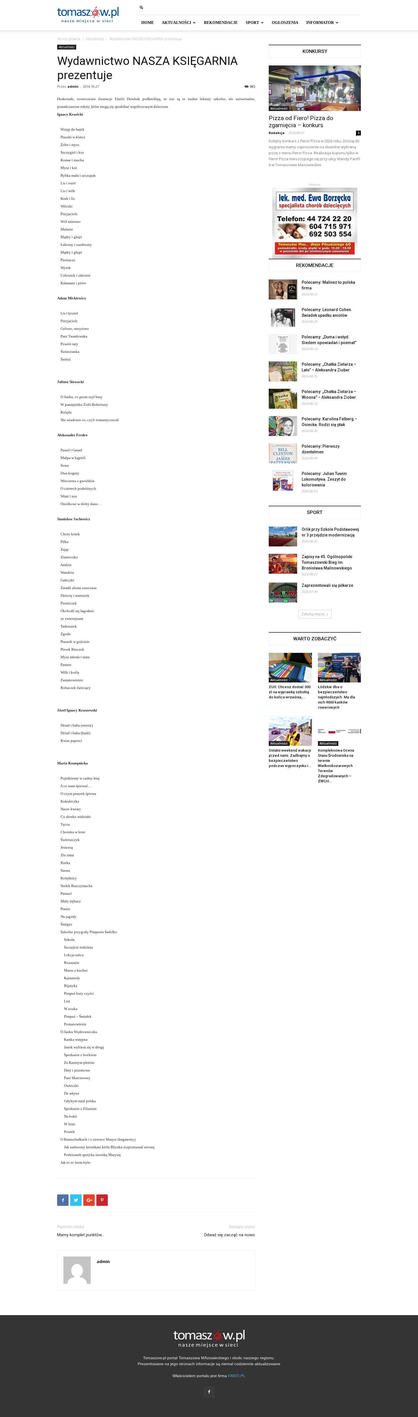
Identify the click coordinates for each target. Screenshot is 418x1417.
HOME (147, 22)
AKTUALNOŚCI (176, 22)
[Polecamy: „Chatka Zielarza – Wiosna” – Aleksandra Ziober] (283, 399)
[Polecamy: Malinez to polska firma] (283, 289)
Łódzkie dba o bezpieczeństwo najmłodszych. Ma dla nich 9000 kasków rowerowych (336, 697)
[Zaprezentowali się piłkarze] (283, 592)
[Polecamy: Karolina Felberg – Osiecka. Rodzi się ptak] (283, 426)
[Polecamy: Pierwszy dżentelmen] (283, 453)
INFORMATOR (320, 22)
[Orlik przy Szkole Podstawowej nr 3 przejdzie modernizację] (283, 536)
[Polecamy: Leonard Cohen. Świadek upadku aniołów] (283, 317)
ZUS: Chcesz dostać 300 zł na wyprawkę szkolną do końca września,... (290, 692)
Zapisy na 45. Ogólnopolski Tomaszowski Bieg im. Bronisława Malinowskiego (327, 562)
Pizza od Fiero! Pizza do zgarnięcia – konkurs (301, 122)
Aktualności (95, 38)
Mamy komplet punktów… (80, 1234)
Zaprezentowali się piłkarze (327, 585)
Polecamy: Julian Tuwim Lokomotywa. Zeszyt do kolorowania (324, 479)
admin (72, 86)
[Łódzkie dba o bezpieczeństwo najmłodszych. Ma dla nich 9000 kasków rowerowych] (339, 667)
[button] (141, 7)
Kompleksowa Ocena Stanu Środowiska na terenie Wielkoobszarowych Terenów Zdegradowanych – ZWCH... (336, 765)
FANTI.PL (236, 1375)
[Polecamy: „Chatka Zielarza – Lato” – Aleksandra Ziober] (283, 371)
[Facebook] (209, 1392)
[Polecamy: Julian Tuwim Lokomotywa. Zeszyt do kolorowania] (283, 481)
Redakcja (277, 133)
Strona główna (68, 38)
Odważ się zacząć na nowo (229, 1234)
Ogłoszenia (285, 22)
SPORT (252, 22)
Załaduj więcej (312, 614)
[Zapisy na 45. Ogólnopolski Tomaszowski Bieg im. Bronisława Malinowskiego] (283, 564)
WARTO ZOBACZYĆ (314, 638)
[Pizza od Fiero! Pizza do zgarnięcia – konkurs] (315, 88)
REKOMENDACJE (221, 22)
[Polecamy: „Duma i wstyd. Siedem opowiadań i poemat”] (283, 344)
